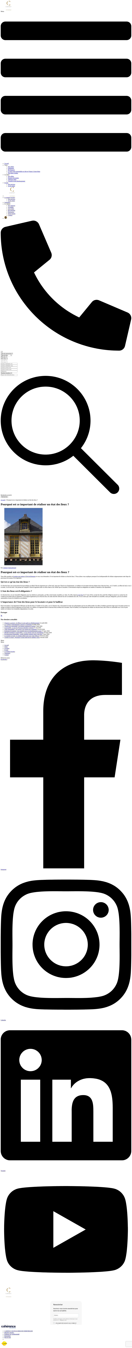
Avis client (11, 209)
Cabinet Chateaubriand (9, 568)
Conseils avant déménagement (16, 181)
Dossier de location (13, 178)
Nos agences (11, 205)
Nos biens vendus (13, 173)
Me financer (11, 170)
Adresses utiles (12, 179)
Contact (10, 215)
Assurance (7, 202)
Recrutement (11, 210)
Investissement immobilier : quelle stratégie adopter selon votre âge (23, 634)
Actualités (11, 207)
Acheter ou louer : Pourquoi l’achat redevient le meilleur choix (22, 637)
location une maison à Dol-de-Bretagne (24, 576)
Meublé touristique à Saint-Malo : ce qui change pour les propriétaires (24, 632)
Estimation (11, 168)
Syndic (6, 183)
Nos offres (11, 166)
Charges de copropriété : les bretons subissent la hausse (19, 626)
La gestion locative (9, 197)
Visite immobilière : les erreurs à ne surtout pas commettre (20, 629)
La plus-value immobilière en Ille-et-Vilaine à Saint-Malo (24, 171)
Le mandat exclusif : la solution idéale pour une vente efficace (21, 636)
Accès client (11, 186)
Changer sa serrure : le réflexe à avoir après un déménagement (21, 623)
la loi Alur (80, 595)
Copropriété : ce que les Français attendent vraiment (19, 628)
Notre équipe (11, 213)
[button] (66, 86)
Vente (6, 647)
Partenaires (11, 212)
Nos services (11, 184)
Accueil (6, 163)
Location (6, 648)
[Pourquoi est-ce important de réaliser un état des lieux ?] (23, 564)
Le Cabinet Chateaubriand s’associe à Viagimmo (18, 624)
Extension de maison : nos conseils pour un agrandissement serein (22, 631)
